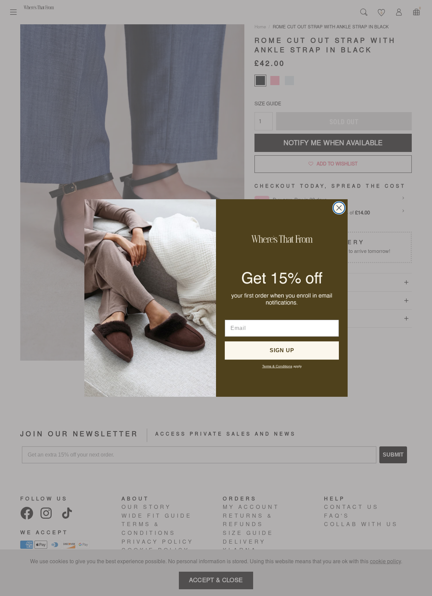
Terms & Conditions (277, 366)
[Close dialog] (339, 208)
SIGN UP (282, 350)
